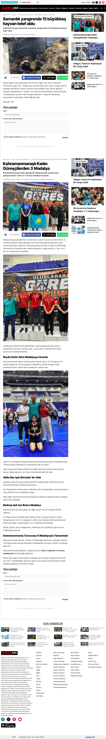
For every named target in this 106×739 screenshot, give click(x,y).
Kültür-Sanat (40, 693)
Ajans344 (6, 15)
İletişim (88, 2)
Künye (83, 2)
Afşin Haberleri (58, 658)
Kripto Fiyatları (75, 673)
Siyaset (38, 667)
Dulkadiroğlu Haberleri (60, 684)
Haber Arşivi (92, 661)
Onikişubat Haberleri (60, 687)
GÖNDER (65, 138)
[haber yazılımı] (90, 737)
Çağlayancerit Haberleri (61, 664)
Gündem (39, 653)
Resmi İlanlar (75, 653)
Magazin (39, 661)
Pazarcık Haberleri (59, 679)
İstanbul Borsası (76, 664)
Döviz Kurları (75, 667)
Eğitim (38, 673)
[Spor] (87, 196)
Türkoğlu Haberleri (59, 681)
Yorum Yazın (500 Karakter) (13, 119)
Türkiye (38, 681)
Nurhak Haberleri (59, 676)
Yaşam (38, 690)
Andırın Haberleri (59, 661)
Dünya (38, 658)
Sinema (38, 687)
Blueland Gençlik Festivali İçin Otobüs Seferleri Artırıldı (94, 230)
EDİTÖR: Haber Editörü (29, 34)
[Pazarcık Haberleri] (87, 51)
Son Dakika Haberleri (95, 667)
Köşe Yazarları (75, 655)
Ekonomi (39, 655)
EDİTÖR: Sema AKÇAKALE (31, 179)
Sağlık (38, 670)
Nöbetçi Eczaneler (77, 676)
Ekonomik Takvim (93, 664)
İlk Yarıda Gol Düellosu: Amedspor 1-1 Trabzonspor (94, 76)
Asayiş (14, 15)
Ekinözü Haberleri (59, 667)
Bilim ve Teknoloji (41, 664)
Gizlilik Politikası (93, 655)
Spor (37, 676)
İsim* (5, 111)
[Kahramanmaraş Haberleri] (87, 22)
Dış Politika (39, 696)
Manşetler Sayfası (76, 661)
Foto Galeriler (75, 658)
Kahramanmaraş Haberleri (21, 159)
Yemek (38, 684)
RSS (14, 737)
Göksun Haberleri (59, 673)
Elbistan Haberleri (59, 670)
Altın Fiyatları (75, 670)
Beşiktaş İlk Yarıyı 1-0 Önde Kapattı (94, 85)
